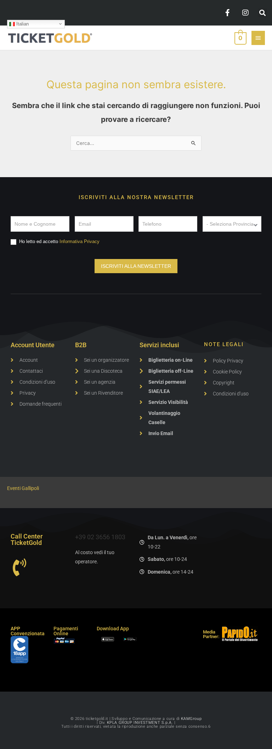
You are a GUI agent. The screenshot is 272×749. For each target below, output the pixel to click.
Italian (22, 23)
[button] (262, 13)
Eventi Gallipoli (23, 488)
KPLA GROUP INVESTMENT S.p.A (139, 722)
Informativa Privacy (80, 241)
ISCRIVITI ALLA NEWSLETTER (136, 266)
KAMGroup (191, 718)
